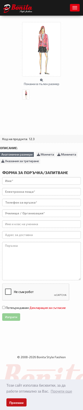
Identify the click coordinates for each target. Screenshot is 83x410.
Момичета (68, 154)
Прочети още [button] (61, 391)
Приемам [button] (16, 402)
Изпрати (11, 317)
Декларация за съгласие (47, 308)
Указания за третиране (21, 161)
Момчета (47, 154)
